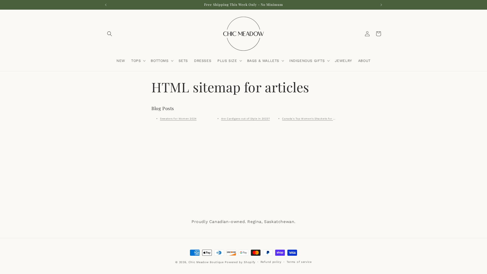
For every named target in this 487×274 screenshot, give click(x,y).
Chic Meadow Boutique (206, 262)
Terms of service (299, 262)
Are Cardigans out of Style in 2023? (245, 118)
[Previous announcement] (105, 5)
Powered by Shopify (240, 262)
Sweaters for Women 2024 (178, 118)
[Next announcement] (381, 5)
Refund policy (271, 262)
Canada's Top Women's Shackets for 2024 (311, 118)
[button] (109, 33)
